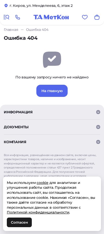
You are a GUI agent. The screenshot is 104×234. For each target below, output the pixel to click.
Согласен (19, 222)
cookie (42, 182)
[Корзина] (97, 17)
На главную (51, 91)
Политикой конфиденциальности (38, 212)
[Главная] (51, 17)
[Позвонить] (18, 17)
